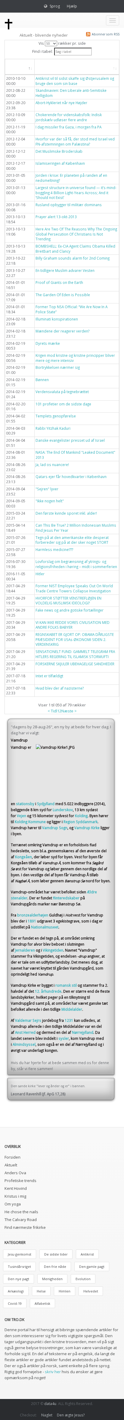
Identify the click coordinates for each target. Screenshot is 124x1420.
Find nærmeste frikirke (25, 1227)
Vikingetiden (53, 950)
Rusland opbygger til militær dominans (69, 204)
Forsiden (12, 1157)
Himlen (64, 1291)
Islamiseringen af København (60, 163)
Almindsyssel (24, 1044)
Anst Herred (25, 1032)
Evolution (83, 1279)
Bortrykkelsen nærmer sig (58, 367)
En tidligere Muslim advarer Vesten (65, 270)
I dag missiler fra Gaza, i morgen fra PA (68, 127)
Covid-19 (15, 1303)
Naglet (46, 1415)
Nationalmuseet (44, 927)
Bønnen (42, 379)
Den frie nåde (55, 1266)
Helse (41, 1291)
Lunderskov (63, 809)
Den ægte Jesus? (71, 1415)
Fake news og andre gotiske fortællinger (70, 610)
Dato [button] (16, 66)
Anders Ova (15, 1172)
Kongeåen (23, 856)
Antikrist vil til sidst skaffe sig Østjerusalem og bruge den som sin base (75, 81)
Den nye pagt (18, 1279)
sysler (63, 1038)
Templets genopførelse (56, 416)
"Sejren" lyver (47, 488)
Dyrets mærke (48, 343)
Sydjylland (45, 803)
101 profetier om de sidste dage (63, 404)
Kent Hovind (16, 1188)
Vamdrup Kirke (87, 827)
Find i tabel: (42, 51)
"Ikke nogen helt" (50, 500)
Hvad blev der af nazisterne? (60, 688)
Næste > (69, 711)
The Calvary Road (21, 1219)
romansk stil (66, 985)
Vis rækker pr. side (62, 43)
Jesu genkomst (19, 1254)
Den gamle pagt (91, 1266)
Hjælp (72, 6)
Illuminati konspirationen (57, 319)
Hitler (40, 573)
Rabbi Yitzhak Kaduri (53, 428)
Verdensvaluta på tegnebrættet (62, 391)
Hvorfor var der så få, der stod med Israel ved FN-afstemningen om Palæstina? (75, 141)
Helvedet (90, 1291)
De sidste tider (56, 1254)
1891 (32, 921)
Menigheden (52, 1279)
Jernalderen (25, 950)
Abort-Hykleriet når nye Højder (61, 102)
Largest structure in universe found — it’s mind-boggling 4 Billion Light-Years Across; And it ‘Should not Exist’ (76, 192)
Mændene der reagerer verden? (62, 331)
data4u (50, 1403)
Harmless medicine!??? (54, 549)
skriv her (53, 1371)
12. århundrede (48, 991)
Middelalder (71, 1009)
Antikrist (87, 1254)
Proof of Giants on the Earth (59, 282)
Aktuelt (11, 1165)
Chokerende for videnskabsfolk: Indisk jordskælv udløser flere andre (69, 117)
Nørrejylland (82, 1032)
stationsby (25, 803)
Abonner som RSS (105, 34)
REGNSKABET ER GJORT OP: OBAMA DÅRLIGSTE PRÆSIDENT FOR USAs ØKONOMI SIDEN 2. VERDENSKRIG (75, 639)
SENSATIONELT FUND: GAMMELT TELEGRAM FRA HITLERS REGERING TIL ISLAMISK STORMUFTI (75, 654)
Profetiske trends (20, 1180)
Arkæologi (16, 1291)
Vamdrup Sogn (54, 827)
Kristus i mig (15, 1196)
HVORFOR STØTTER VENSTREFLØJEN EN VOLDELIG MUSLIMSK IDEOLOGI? (68, 601)
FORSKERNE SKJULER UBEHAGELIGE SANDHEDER (75, 663)
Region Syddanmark (81, 821)
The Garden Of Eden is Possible (63, 294)
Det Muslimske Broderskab (59, 151)
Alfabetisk (42, 1303)
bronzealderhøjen (32, 915)
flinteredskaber (66, 897)
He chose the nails (21, 1211)
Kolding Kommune (30, 821)
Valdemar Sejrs (28, 1020)
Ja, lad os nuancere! (52, 464)
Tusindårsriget (19, 1266)
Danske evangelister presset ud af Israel (70, 440)
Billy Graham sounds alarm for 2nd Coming (73, 258)
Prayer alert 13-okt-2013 (56, 216)
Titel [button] (45, 66)
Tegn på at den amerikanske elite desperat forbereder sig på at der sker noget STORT (72, 540)
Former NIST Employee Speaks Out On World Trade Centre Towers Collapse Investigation (74, 588)
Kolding (81, 815)
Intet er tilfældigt (49, 675)
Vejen (21, 815)
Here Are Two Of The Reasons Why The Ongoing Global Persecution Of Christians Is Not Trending (76, 234)
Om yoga (13, 1204)
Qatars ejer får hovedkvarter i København (71, 476)
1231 (69, 1020)
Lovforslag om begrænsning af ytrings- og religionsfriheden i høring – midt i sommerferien (76, 564)
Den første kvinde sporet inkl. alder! (66, 513)
